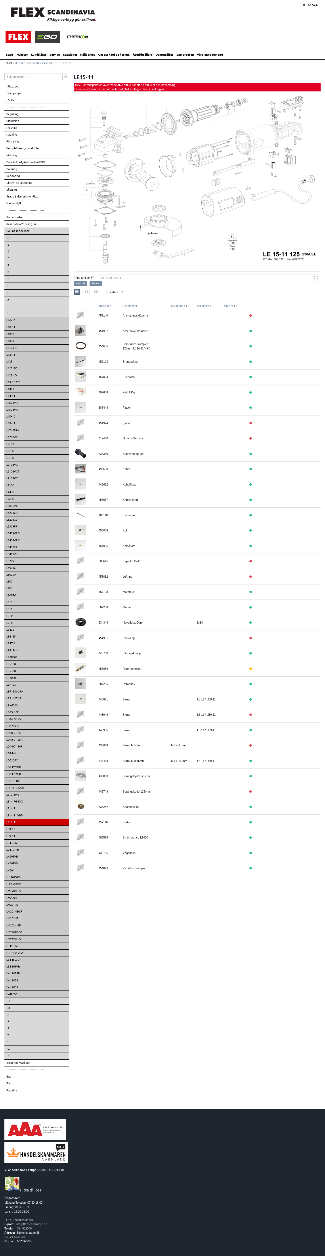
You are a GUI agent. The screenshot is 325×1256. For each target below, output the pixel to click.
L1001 (10, 340)
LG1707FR (12, 849)
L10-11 (10, 327)
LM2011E (12, 904)
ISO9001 (42, 1170)
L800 (9, 581)
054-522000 (24, 1228)
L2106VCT (13, 471)
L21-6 (9, 450)
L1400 (10, 389)
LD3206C (12, 760)
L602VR (11, 574)
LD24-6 (10, 753)
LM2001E (12, 897)
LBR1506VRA (14, 691)
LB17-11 (11, 643)
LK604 (10, 870)
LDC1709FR (13, 774)
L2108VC (12, 478)
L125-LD (11, 375)
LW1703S (12, 987)
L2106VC (12, 464)
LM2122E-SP (14, 939)
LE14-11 (11, 808)
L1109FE (11, 347)
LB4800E (11, 657)
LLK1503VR (13, 884)
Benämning (130, 305)
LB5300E (11, 664)
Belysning (12, 114)
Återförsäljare (143, 54)
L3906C (11, 567)
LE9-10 (10, 829)
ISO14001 (58, 1170)
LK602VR (12, 856)
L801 (9, 588)
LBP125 (11, 684)
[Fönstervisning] (86, 292)
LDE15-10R (13, 780)
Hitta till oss (30, 1190)
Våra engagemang (210, 54)
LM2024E (12, 918)
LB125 (10, 629)
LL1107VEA (13, 877)
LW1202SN (13, 973)
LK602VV (12, 863)
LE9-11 (10, 835)
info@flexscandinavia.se (31, 1224)
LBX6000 (11, 705)
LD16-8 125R (14, 719)
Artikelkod (104, 305)
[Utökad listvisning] (96, 292)
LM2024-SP (13, 925)
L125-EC (11, 368)
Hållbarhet (87, 54)
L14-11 (10, 395)
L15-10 (10, 416)
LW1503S (12, 980)
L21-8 (9, 457)
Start (9, 54)
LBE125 (11, 636)
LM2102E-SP (14, 932)
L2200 (10, 485)
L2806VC (12, 505)
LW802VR (12, 994)
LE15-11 (11, 822)
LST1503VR (13, 959)
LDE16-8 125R (15, 787)
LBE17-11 (12, 650)
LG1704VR (12, 842)
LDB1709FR (13, 767)
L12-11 (10, 354)
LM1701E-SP (14, 890)
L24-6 (9, 492)
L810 (9, 602)
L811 (9, 609)
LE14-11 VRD (14, 815)
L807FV (11, 595)
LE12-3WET (13, 794)
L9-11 (9, 622)
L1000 (10, 334)
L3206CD (12, 512)
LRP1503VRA (14, 952)
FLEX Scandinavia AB (18, 1220)
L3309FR (11, 526)
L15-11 (10, 423)
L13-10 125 (13, 382)
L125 (9, 361)
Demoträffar (164, 54)
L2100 (10, 444)
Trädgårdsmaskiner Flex (22, 196)
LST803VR (13, 966)
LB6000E (11, 677)
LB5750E (11, 670)
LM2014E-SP (14, 911)
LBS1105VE (13, 698)
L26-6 (9, 499)
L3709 (10, 560)
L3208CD (12, 519)
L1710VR (12, 437)
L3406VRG (13, 540)
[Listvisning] (77, 292)
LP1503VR (12, 945)
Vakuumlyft (13, 203)
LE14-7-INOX (14, 801)
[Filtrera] (314, 278)
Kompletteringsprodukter (23, 148)
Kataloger (70, 54)
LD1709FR (12, 725)
